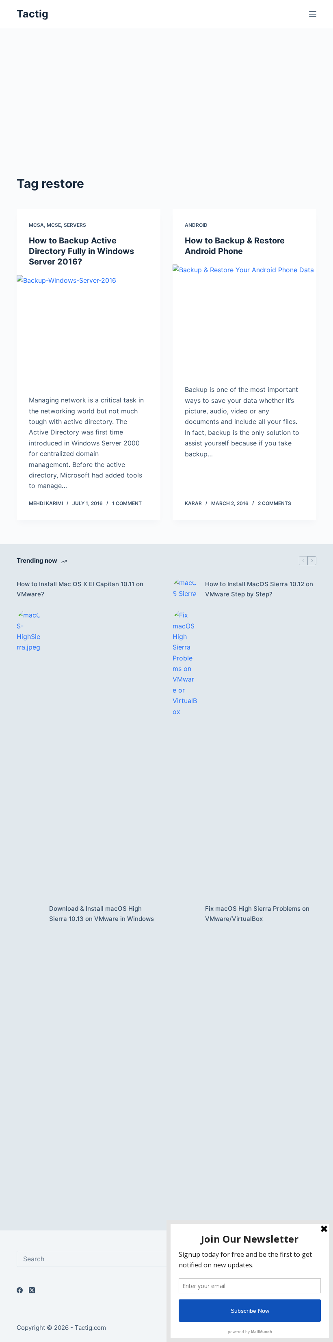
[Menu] (312, 14)
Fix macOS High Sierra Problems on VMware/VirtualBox (257, 914)
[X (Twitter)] (32, 1290)
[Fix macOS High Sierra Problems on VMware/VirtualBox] (185, 914)
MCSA (36, 225)
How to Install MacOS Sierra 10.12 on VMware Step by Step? (259, 589)
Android (196, 225)
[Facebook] (20, 1290)
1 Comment (127, 503)
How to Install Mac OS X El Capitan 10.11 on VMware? (80, 589)
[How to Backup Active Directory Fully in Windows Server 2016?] (88, 329)
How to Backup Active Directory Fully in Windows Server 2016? (81, 251)
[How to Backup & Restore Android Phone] (244, 318)
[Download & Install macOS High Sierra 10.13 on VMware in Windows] (29, 914)
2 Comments (274, 503)
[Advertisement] (166, 113)
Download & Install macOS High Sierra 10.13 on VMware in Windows (101, 914)
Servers (75, 225)
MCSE (54, 225)
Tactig (32, 14)
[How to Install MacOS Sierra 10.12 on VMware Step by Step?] (185, 589)
